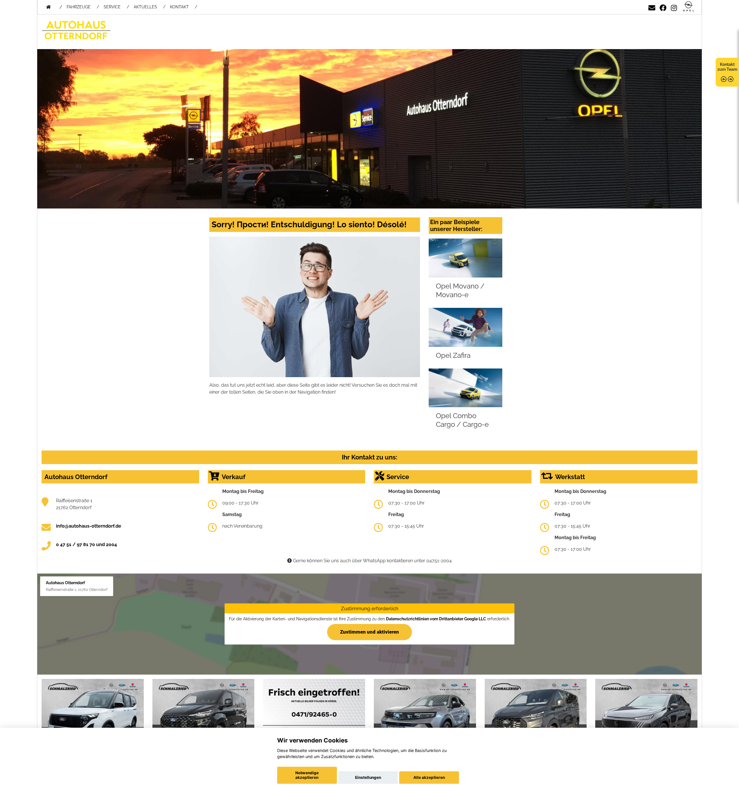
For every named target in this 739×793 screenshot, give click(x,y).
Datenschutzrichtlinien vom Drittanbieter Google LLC (436, 619)
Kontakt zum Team (727, 67)
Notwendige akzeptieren (307, 775)
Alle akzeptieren (429, 777)
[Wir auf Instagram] (674, 7)
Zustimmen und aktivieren (369, 632)
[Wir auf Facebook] (663, 7)
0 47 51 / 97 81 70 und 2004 (86, 544)
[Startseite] (688, 7)
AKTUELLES (145, 7)
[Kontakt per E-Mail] (651, 7)
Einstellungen (368, 777)
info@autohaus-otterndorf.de (88, 526)
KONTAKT (179, 7)
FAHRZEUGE (79, 7)
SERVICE (112, 7)
